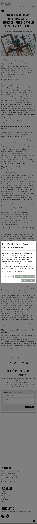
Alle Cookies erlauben (27, 280)
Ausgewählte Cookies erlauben (25, 276)
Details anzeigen (8, 276)
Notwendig (7, 271)
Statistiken (20, 271)
